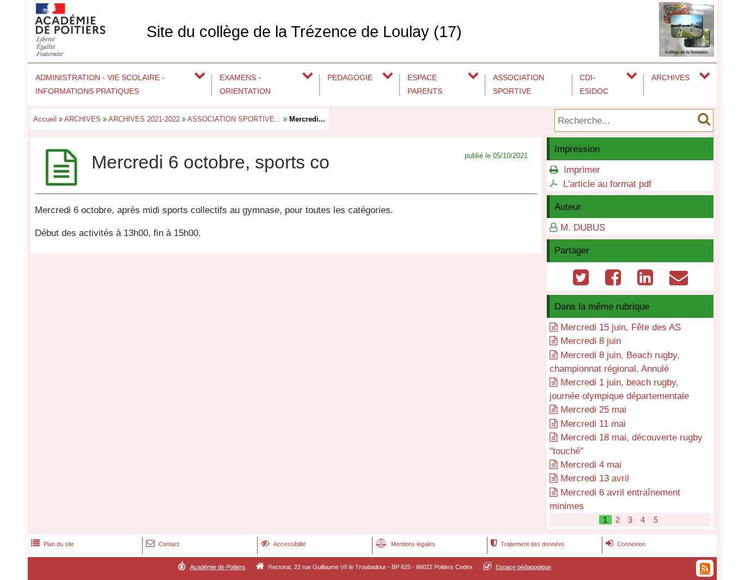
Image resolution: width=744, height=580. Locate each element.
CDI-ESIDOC (594, 84)
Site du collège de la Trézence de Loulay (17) (304, 31)
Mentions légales (405, 544)
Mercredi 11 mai (593, 424)
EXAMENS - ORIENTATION (245, 84)
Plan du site (52, 544)
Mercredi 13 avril (594, 478)
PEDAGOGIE (350, 77)
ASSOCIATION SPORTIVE (518, 84)
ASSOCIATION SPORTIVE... (234, 119)
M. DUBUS (582, 227)
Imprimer (582, 170)
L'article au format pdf (607, 184)
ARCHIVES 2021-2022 (144, 119)
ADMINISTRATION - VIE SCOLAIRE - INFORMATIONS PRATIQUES (99, 84)
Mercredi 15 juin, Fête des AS (620, 327)
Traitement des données (528, 544)
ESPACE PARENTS (424, 84)
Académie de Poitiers (218, 567)
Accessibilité (283, 544)
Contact (162, 544)
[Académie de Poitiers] (85, 53)
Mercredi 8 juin (590, 341)
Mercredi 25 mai (593, 409)
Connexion (625, 544)
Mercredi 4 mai (590, 465)
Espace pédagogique (523, 567)
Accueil (45, 119)
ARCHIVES (670, 77)
